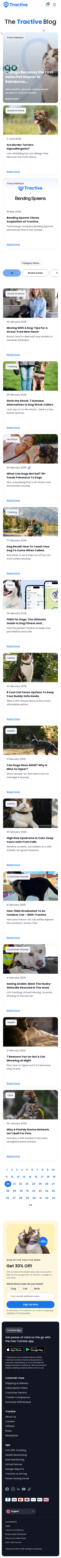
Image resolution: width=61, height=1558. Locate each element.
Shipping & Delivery (16, 1383)
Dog (13, 1288)
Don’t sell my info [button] (13, 1542)
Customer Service (16, 1392)
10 (53, 1169)
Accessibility (11, 1522)
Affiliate (10, 1426)
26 (46, 1184)
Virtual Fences (13, 1464)
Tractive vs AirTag (16, 1473)
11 (6, 1176)
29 (14, 1191)
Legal (7, 1526)
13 (18, 1176)
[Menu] (54, 4)
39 (27, 1198)
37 (14, 1198)
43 (53, 1198)
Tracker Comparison (17, 1397)
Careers (10, 1421)
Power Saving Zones (17, 1478)
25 (40, 1184)
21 (14, 1184)
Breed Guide (35, 273)
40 (34, 1198)
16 (36, 1176)
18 (48, 1176)
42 (46, 1198)
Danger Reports (14, 1469)
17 (42, 1176)
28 (7, 1191)
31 (27, 1191)
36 (7, 1198)
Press (8, 1431)
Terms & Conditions (14, 1530)
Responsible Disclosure (15, 1534)
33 (40, 1191)
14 (24, 1176)
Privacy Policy (24, 1313)
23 (26, 1184)
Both (37, 1288)
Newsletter (11, 1435)
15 (30, 1176)
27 (53, 1184)
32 (33, 1191)
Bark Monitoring (14, 1459)
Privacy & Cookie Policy (15, 1538)
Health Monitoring (16, 1455)
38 (20, 1198)
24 (33, 1184)
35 (53, 1191)
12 (12, 1176)
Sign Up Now (30, 1304)
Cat (25, 1288)
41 (40, 1198)
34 (46, 1191)
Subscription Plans (16, 1388)
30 (21, 1191)
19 (54, 1176)
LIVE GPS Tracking (15, 1450)
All (12, 273)
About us (10, 1416)
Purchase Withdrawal (18, 1402)
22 (20, 1184)
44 (30, 1205)
